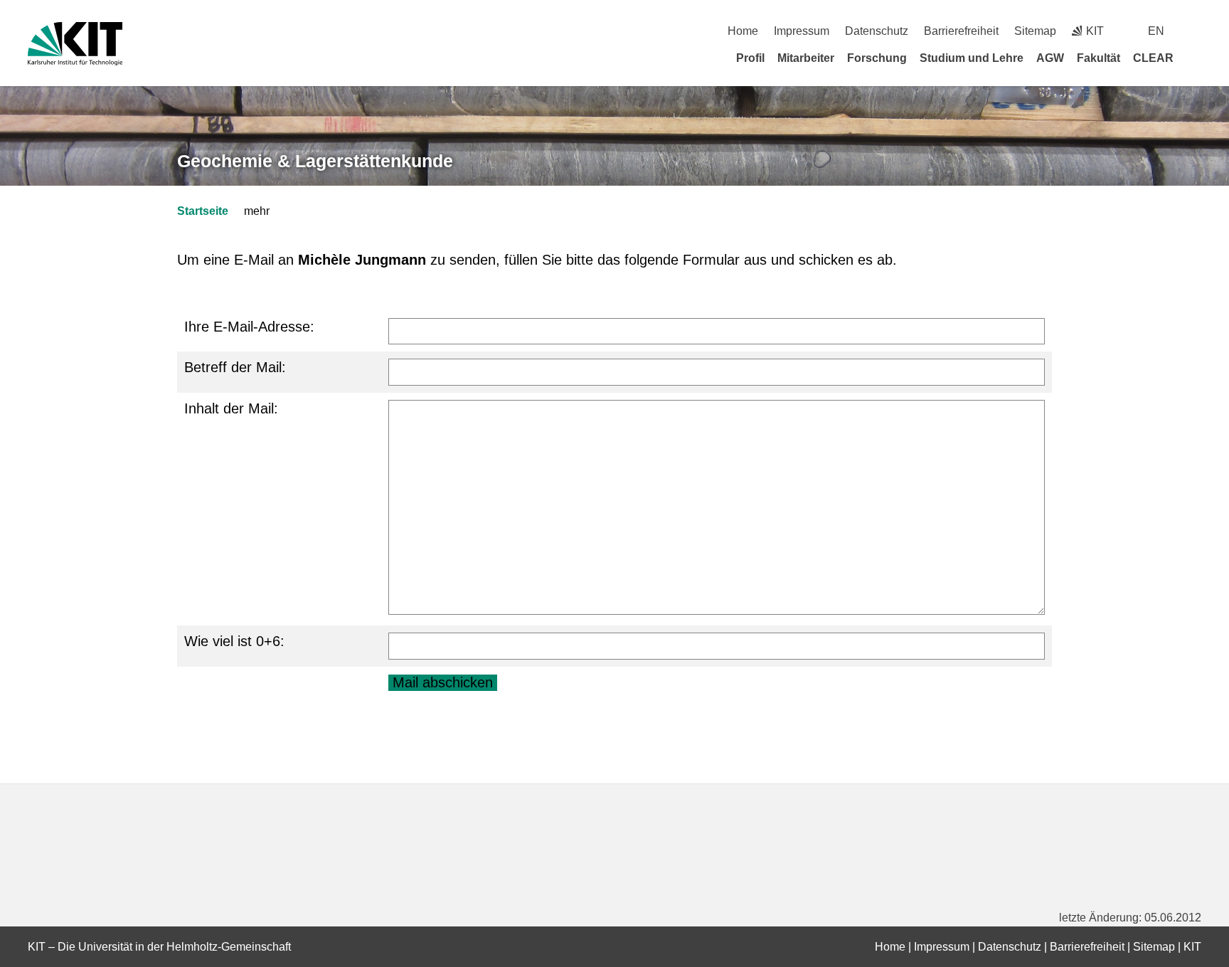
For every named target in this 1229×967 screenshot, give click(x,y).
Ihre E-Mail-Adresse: (249, 326)
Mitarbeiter (805, 58)
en (1156, 31)
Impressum (801, 31)
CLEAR (1153, 58)
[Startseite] (1196, 58)
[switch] (1196, 31)
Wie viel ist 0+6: (234, 641)
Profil (750, 58)
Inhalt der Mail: (231, 408)
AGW (1050, 58)
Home (743, 31)
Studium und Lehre (971, 58)
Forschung (877, 58)
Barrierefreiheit (961, 31)
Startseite (202, 211)
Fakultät (1098, 58)
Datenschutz (876, 31)
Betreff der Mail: (235, 367)
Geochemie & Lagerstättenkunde (315, 161)
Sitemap (1035, 31)
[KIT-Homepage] (75, 43)
